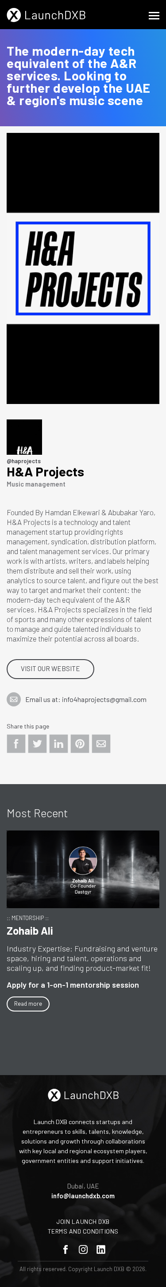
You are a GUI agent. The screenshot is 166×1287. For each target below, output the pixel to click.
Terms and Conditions (83, 1231)
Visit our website (50, 668)
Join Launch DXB (83, 1221)
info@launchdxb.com (83, 1196)
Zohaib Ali (30, 930)
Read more (28, 1003)
